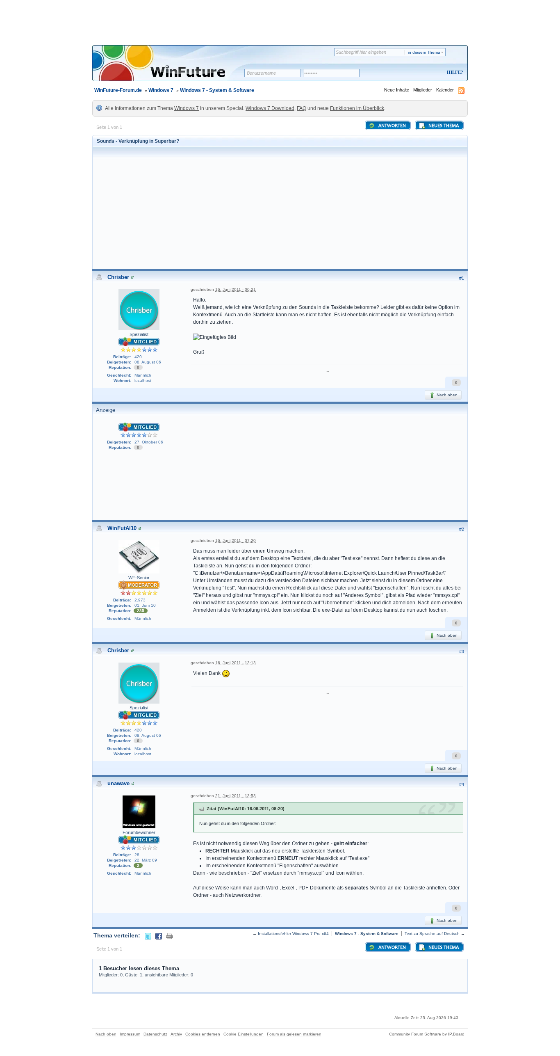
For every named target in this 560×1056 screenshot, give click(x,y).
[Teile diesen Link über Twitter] (148, 935)
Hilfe (454, 72)
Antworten (391, 125)
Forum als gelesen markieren (294, 1034)
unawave (118, 783)
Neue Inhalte (396, 89)
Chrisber (118, 277)
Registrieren (421, 73)
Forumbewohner (139, 832)
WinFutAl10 (122, 528)
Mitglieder (422, 89)
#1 (461, 278)
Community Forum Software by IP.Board (426, 1034)
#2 (461, 529)
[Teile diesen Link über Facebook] (158, 935)
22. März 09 (145, 860)
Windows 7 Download (270, 108)
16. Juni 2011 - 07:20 (235, 540)
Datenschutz (155, 1034)
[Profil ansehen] (132, 277)
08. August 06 (147, 362)
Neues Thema (443, 125)
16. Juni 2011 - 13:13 (235, 663)
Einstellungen (251, 1034)
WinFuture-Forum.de (118, 90)
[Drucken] (169, 935)
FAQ (301, 108)
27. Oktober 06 (148, 442)
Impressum (130, 1034)
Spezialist (139, 334)
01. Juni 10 (145, 605)
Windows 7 (160, 90)
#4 (461, 784)
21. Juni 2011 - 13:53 (235, 795)
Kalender (445, 89)
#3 (461, 651)
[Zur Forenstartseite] (171, 68)
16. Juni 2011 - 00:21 (235, 289)
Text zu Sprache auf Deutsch (432, 933)
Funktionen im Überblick (357, 108)
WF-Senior (139, 577)
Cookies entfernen (202, 1034)
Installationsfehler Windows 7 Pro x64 (293, 933)
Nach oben (446, 395)
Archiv (176, 1034)
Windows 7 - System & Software (217, 90)
